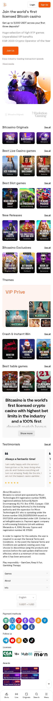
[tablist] (26, 695)
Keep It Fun (36, 562)
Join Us (10, 50)
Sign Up (44, 4)
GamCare (25, 562)
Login (32, 4)
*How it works (8, 64)
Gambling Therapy (11, 565)
